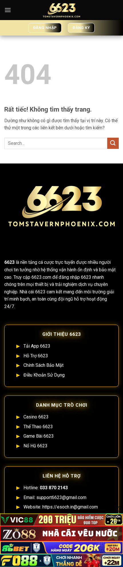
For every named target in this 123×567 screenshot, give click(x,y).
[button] (7, 10)
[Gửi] (113, 143)
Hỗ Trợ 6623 (35, 355)
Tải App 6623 (36, 346)
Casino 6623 (36, 417)
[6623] (61, 10)
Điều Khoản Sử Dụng (44, 375)
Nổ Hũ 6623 (35, 446)
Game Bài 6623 (38, 436)
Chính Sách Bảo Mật (43, 365)
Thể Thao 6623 (38, 426)
